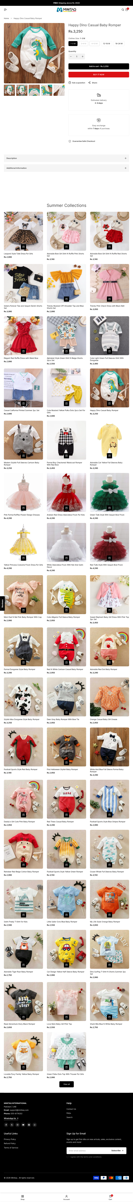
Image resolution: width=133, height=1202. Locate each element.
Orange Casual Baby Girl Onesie (103, 719)
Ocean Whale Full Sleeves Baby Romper (107, 872)
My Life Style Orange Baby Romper (105, 922)
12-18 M (106, 43)
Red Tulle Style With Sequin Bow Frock (106, 565)
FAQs (68, 1113)
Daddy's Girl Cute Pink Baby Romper (19, 822)
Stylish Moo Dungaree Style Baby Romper (21, 719)
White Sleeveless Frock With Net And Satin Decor (65, 566)
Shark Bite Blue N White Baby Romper (106, 1024)
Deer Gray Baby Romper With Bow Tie (63, 719)
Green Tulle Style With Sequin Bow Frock (107, 515)
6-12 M (94, 44)
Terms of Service (11, 1148)
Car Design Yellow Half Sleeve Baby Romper (65, 972)
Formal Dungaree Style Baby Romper (19, 669)
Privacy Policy (10, 1139)
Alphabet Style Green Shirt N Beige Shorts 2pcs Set (65, 359)
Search (69, 1117)
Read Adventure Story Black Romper (19, 1024)
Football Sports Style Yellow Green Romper (65, 872)
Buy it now (98, 74)
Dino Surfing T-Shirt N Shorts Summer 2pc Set (108, 973)
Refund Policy (10, 1143)
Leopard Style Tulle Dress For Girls (18, 254)
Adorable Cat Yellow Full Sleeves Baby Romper (106, 464)
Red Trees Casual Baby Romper (60, 822)
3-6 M (84, 44)
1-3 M (73, 43)
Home (6, 18)
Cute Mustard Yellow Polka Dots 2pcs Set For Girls (66, 411)
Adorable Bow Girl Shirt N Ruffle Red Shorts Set (108, 255)
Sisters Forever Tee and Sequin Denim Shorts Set (23, 307)
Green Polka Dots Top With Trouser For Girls (65, 1074)
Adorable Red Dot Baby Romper (103, 669)
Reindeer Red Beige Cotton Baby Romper (21, 872)
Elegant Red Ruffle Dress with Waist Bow (21, 358)
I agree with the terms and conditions (85, 1157)
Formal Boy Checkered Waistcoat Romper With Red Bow (64, 464)
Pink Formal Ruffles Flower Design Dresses (22, 515)
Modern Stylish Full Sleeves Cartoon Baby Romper (21, 464)
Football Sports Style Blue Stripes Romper (107, 822)
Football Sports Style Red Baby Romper (20, 769)
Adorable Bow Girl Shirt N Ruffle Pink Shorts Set (65, 255)
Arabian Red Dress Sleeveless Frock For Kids (66, 515)
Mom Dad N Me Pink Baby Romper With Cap (23, 617)
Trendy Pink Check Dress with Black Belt (107, 306)
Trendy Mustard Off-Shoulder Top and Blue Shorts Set (65, 307)
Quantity (72, 51)
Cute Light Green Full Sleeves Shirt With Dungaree (107, 359)
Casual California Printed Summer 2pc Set (21, 410)
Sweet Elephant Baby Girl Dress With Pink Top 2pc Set (109, 618)
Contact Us (71, 1109)
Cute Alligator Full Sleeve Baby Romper (63, 617)
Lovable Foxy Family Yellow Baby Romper (21, 1074)
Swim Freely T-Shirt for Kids (15, 922)
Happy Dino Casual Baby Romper (104, 410)
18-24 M (118, 43)
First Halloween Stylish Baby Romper (62, 769)
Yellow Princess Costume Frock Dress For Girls (23, 565)
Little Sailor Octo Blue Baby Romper (62, 922)
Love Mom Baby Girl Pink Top (59, 1024)
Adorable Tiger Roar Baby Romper (18, 972)
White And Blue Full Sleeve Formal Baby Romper (107, 770)
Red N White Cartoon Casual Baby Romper (65, 669)
